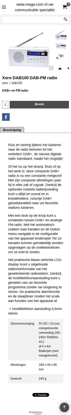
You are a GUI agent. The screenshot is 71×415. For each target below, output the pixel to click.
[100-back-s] (61, 55)
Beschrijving (12, 130)
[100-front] (61, 46)
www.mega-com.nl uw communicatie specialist (35, 7)
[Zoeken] (65, 20)
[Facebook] (6, 117)
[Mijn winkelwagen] (64, 7)
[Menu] (4, 7)
